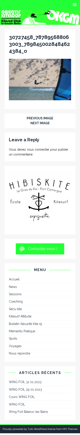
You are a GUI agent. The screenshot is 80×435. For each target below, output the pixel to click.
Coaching (16, 279)
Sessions (15, 272)
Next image (40, 123)
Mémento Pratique (22, 309)
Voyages (15, 323)
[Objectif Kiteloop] (40, 22)
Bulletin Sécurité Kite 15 (25, 301)
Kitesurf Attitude (20, 294)
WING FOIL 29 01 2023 (25, 367)
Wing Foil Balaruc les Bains (28, 389)
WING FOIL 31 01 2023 (25, 359)
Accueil (14, 257)
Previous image (40, 118)
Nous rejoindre (19, 331)
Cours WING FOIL (22, 374)
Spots (13, 316)
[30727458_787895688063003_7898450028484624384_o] (40, 97)
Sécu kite (15, 286)
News (13, 264)
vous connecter (38, 149)
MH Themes (70, 406)
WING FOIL (17, 382)
